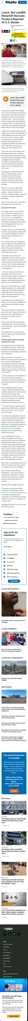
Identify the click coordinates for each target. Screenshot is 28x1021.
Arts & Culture (5, 908)
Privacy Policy (6, 961)
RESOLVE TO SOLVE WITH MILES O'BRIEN (12, 679)
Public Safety (4, 847)
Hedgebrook (11, 499)
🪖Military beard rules (10, 523)
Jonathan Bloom (19, 211)
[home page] (11, 2)
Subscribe (14, 581)
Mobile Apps (6, 955)
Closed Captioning (7, 976)
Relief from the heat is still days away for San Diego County (13, 717)
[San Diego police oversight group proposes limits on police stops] (14, 838)
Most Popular (7, 687)
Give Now (22, 2)
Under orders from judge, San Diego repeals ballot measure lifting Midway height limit (13, 709)
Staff (4, 963)
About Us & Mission (7, 944)
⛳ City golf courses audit (11, 517)
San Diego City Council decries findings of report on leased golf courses (14, 731)
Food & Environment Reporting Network (14, 492)
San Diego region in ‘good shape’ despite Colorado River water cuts (14, 821)
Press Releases (6, 958)
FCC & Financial (7, 952)
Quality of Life (5, 877)
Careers (5, 949)
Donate (14, 791)
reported (4, 194)
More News (6, 798)
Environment (4, 816)
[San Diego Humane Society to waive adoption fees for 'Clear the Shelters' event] (14, 869)
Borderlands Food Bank (12, 137)
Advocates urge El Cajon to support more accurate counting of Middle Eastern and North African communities (14, 738)
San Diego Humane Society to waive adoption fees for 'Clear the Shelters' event (13, 882)
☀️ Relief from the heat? (10, 520)
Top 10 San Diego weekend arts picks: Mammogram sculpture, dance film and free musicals (14, 912)
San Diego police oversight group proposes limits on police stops (13, 851)
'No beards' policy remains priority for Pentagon (13, 621)
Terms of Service (7, 966)
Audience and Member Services (10, 973)
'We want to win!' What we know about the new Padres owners (13, 724)
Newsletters (6, 947)
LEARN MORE (13, 1016)
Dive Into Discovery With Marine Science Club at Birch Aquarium (12, 650)
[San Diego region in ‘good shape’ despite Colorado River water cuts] (14, 808)
